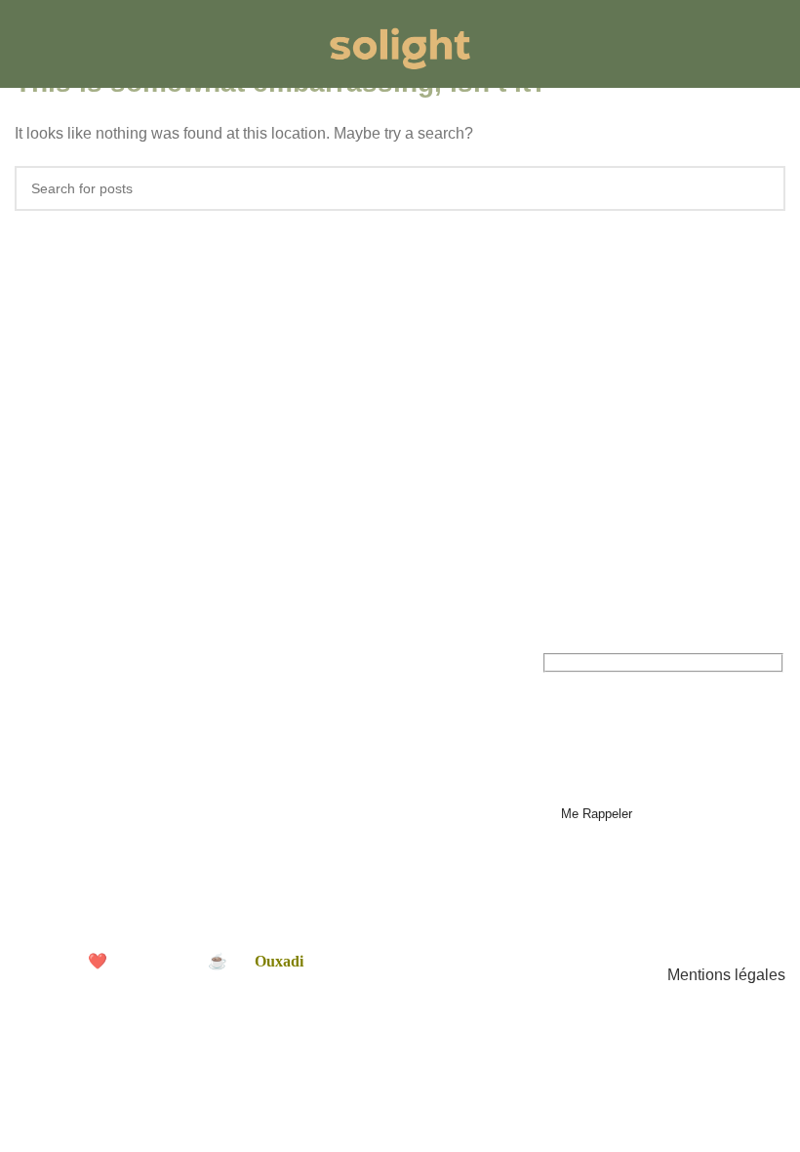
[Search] (779, 43)
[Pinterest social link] (71, 838)
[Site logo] (400, 42)
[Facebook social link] (26, 838)
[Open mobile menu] (22, 43)
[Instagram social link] (48, 838)
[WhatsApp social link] (93, 838)
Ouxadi (279, 960)
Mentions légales (726, 975)
